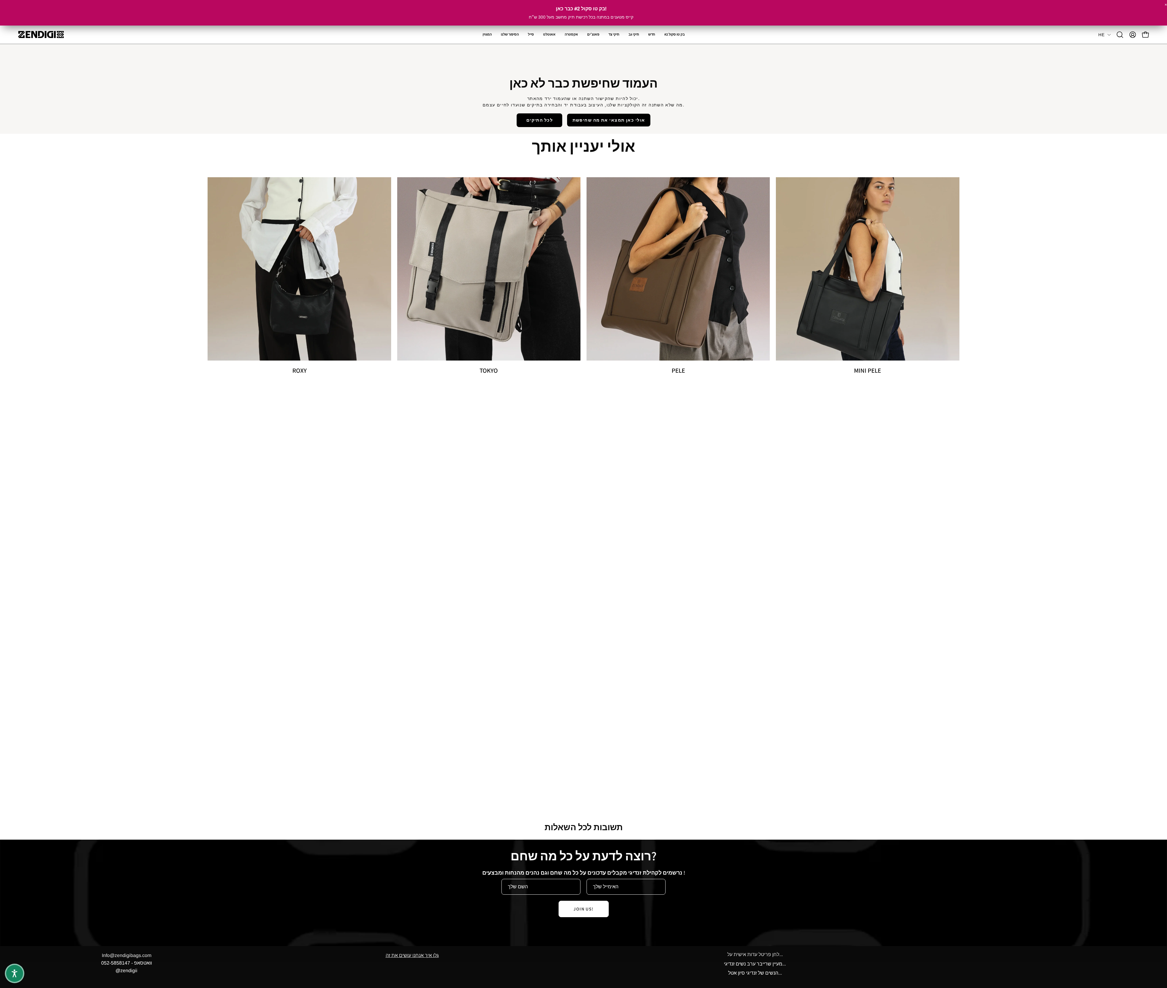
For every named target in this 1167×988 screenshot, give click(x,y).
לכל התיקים (539, 120)
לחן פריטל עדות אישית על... (755, 954)
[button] (571, 35)
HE (1101, 34)
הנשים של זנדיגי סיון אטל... (755, 973)
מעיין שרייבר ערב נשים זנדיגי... (755, 963)
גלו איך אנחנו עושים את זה (412, 955)
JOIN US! (583, 909)
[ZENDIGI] (41, 34)
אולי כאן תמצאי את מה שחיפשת (609, 120)
